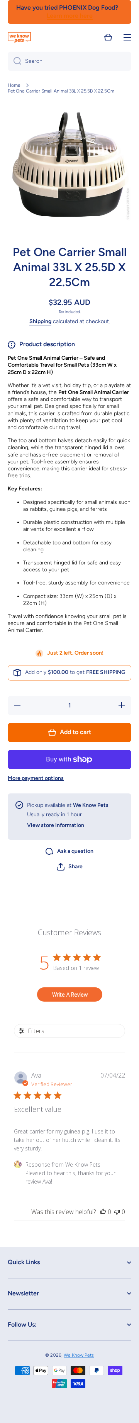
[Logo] (19, 37)
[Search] (14, 61)
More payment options (36, 778)
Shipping (40, 321)
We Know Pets (79, 1355)
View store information (55, 825)
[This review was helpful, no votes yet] (103, 1211)
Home (14, 85)
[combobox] (69, 61)
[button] (108, 37)
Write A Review (70, 994)
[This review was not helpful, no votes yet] (117, 1211)
